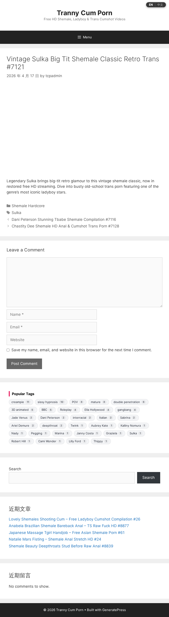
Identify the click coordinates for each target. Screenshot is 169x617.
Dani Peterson (52, 417)
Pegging (38, 433)
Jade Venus (21, 417)
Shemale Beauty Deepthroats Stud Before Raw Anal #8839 (61, 546)
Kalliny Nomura (133, 425)
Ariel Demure (22, 425)
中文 (160, 4)
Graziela (113, 433)
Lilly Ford (77, 441)
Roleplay (68, 409)
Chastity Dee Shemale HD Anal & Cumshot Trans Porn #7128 (65, 226)
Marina (61, 433)
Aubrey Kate (101, 425)
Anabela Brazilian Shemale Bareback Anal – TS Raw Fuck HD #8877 (69, 526)
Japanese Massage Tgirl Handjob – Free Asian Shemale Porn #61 (67, 532)
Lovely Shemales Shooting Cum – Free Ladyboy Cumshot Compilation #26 (74, 519)
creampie (20, 402)
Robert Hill (20, 441)
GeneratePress (114, 610)
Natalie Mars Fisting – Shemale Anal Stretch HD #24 (55, 539)
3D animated (22, 409)
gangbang (127, 409)
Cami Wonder (49, 441)
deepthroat (52, 425)
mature (98, 402)
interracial (82, 417)
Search (15, 469)
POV (77, 402)
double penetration (129, 402)
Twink (77, 425)
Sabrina (127, 417)
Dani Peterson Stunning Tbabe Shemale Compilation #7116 (64, 219)
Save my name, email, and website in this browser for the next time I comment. (81, 350)
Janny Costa (87, 433)
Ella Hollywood (96, 409)
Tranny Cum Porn (84, 13)
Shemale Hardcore (28, 206)
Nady (16, 433)
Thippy (100, 441)
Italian (105, 417)
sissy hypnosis (50, 402)
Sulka (16, 212)
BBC (46, 409)
